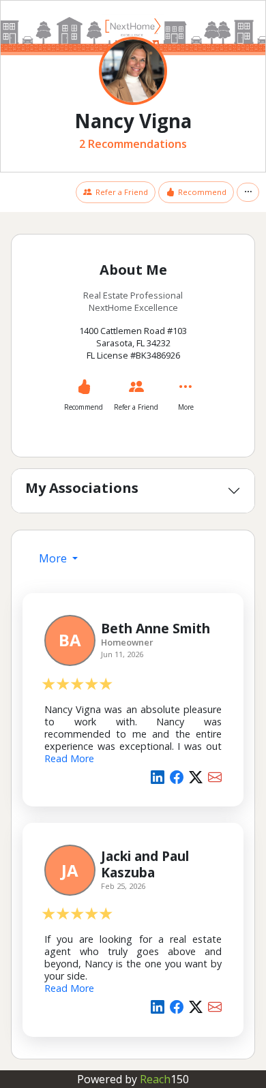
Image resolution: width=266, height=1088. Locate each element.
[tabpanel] (133, 812)
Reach (164, 1079)
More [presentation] (54, 558)
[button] (248, 192)
